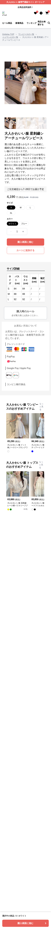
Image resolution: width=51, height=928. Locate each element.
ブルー (24, 223)
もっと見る (41, 407)
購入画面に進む (25, 242)
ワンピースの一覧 (26, 34)
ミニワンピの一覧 (10, 37)
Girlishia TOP (8, 34)
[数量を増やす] (23, 231)
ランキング (32, 23)
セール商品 (7, 23)
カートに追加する (25, 250)
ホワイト (12, 223)
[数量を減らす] (11, 231)
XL (11, 213)
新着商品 (19, 23)
